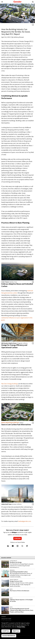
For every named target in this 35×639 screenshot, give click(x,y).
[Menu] (2, 1)
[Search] (33, 2)
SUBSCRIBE (17, 538)
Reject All (16, 631)
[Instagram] (17, 546)
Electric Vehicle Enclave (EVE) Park (10, 422)
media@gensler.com (24, 521)
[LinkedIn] (8, 546)
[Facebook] (27, 546)
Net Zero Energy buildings (9, 384)
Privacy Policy (21, 627)
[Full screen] (33, 25)
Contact (3, 616)
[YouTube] (13, 546)
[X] (22, 546)
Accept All (5, 631)
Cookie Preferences (8, 635)
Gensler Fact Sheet (6, 618)
